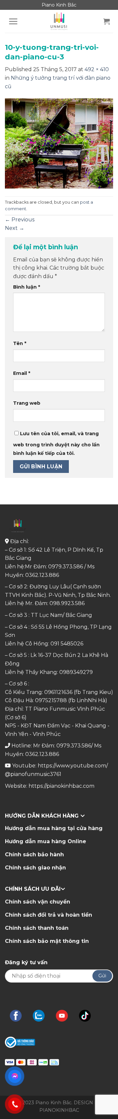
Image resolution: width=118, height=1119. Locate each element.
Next (14, 228)
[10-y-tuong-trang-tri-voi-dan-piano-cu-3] (59, 143)
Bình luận (26, 287)
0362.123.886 (42, 575)
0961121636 (58, 692)
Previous (19, 219)
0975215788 (51, 700)
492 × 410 (97, 69)
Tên (19, 343)
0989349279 (76, 672)
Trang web (26, 403)
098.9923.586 (67, 603)
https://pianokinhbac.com (61, 786)
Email (21, 373)
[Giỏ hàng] (106, 21)
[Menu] (13, 21)
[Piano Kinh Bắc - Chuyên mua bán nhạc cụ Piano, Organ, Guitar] (59, 21)
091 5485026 (66, 644)
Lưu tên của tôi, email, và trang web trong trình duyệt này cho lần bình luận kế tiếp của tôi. (56, 443)
